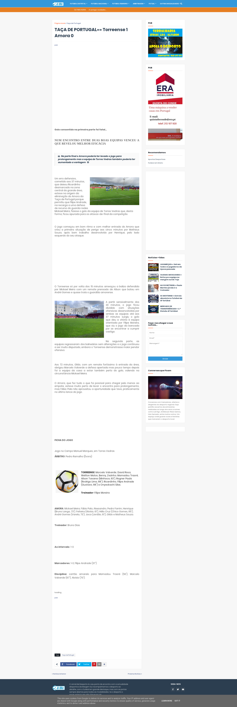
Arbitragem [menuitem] (138, 3)
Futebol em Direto (155, 163)
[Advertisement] (97, 63)
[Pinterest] (94, 664)
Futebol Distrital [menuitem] (78, 3)
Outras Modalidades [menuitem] (169, 3)
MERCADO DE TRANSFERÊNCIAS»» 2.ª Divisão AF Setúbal (170, 308)
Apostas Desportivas (156, 159)
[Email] (99, 664)
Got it (177, 701)
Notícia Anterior (59, 674)
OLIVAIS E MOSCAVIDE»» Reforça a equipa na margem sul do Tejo (171, 277)
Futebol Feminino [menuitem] (120, 3)
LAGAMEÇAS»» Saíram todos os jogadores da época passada (171, 266)
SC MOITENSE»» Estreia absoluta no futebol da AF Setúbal (171, 298)
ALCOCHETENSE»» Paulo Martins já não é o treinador (171, 287)
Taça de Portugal (74, 23)
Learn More (166, 701)
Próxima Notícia (134, 674)
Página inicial (60, 23)
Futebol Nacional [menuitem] (99, 3)
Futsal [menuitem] (152, 3)
